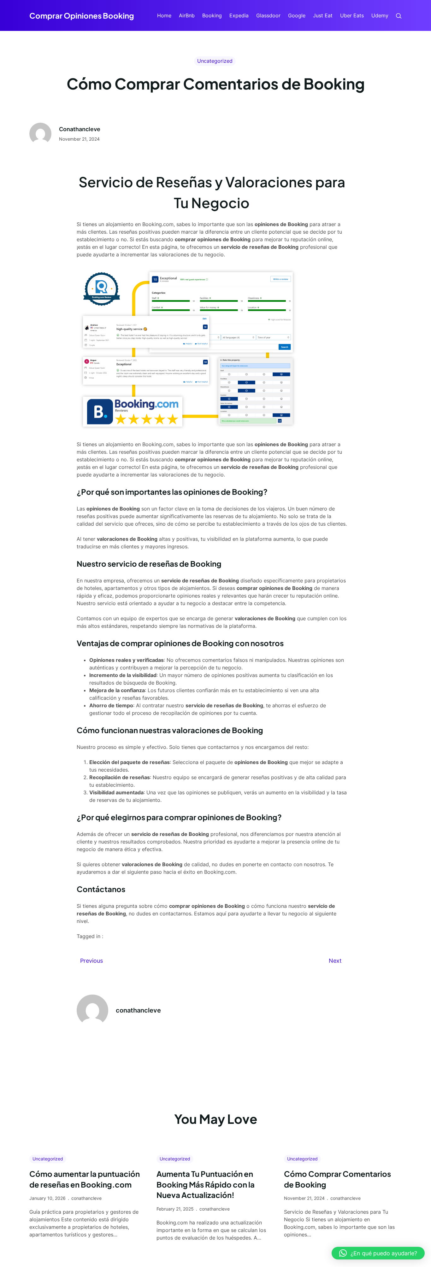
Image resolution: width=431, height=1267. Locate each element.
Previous (91, 960)
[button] (378, 1253)
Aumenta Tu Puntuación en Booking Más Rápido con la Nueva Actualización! (205, 1184)
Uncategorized (215, 61)
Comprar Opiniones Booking (81, 15)
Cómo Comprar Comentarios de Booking (337, 1179)
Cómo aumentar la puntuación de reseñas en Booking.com (84, 1179)
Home (164, 15)
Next (335, 960)
